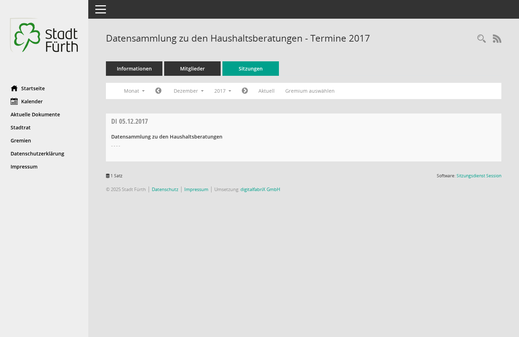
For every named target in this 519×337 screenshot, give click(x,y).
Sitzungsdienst (479, 176)
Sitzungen (251, 68)
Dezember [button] (186, 90)
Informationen (134, 68)
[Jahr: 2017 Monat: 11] (158, 91)
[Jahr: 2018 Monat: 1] (245, 91)
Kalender (32, 101)
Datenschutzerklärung (37, 153)
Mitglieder (192, 68)
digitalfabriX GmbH (260, 189)
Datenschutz (165, 189)
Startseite (33, 88)
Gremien (21, 140)
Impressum (24, 166)
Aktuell (266, 90)
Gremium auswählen (310, 90)
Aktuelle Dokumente (35, 114)
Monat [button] (132, 90)
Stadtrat (21, 127)
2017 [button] (220, 90)
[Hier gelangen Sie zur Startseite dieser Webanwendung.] (44, 40)
